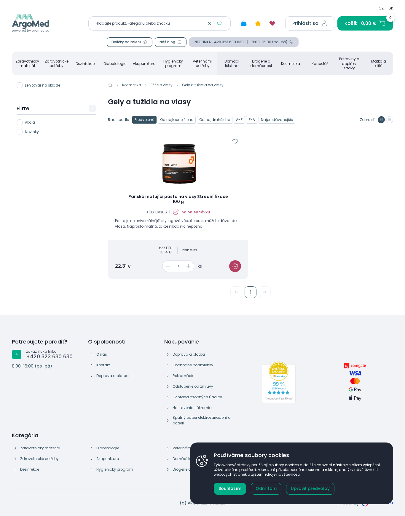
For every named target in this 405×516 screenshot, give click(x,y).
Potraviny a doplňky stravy (349, 63)
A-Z (239, 119)
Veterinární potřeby (202, 63)
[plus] (189, 266)
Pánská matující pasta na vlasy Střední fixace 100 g (178, 199)
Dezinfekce (85, 63)
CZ (381, 8)
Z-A (251, 119)
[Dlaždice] (381, 119)
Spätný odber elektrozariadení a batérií (202, 420)
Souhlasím (230, 488)
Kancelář (320, 63)
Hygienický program (173, 63)
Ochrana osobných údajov (197, 397)
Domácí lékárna (231, 63)
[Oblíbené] (272, 23)
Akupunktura (144, 63)
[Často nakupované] (257, 23)
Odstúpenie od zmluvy (193, 386)
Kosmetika (290, 63)
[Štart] (110, 84)
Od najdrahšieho (214, 119)
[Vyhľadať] (220, 23)
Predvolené (144, 119)
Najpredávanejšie (277, 119)
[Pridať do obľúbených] (235, 141)
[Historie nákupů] (243, 23)
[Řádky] (389, 119)
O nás (101, 354)
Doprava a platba (112, 375)
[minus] (167, 266)
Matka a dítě (378, 63)
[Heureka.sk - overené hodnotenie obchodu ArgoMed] (279, 382)
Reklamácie (183, 375)
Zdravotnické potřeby (56, 63)
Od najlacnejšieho (176, 119)
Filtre (23, 108)
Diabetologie (114, 63)
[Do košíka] (235, 266)
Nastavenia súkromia (192, 407)
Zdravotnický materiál (27, 63)
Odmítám (266, 488)
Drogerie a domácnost (261, 63)
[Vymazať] (209, 23)
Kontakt (103, 365)
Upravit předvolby (310, 488)
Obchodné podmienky (193, 365)
